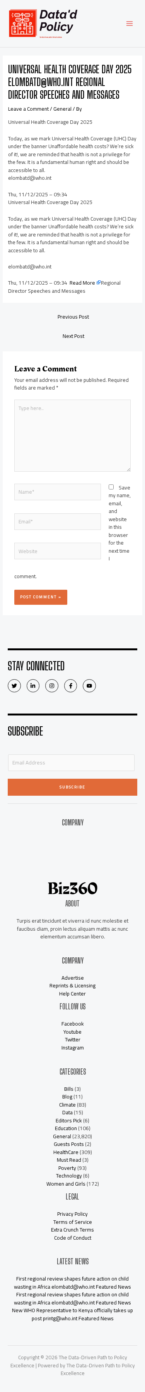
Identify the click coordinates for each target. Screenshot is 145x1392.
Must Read (69, 1160)
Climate (67, 1105)
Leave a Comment (28, 109)
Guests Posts (69, 1144)
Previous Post (73, 317)
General (62, 109)
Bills (68, 1089)
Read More (82, 283)
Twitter (72, 1039)
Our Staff (72, 855)
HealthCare (65, 1152)
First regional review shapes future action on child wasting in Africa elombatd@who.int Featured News (72, 1283)
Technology (69, 1176)
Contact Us (73, 847)
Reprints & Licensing (72, 985)
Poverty (67, 1168)
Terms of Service (72, 1222)
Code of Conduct (72, 1238)
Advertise (72, 863)
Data (67, 1112)
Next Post (73, 336)
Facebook (72, 1024)
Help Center (72, 994)
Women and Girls (65, 1184)
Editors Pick (69, 1120)
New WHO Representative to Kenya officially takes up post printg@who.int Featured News (72, 1314)
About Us (72, 840)
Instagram (72, 1048)
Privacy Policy (72, 1214)
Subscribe (72, 787)
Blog (67, 1097)
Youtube (72, 1032)
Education (66, 1128)
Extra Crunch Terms (72, 1230)
